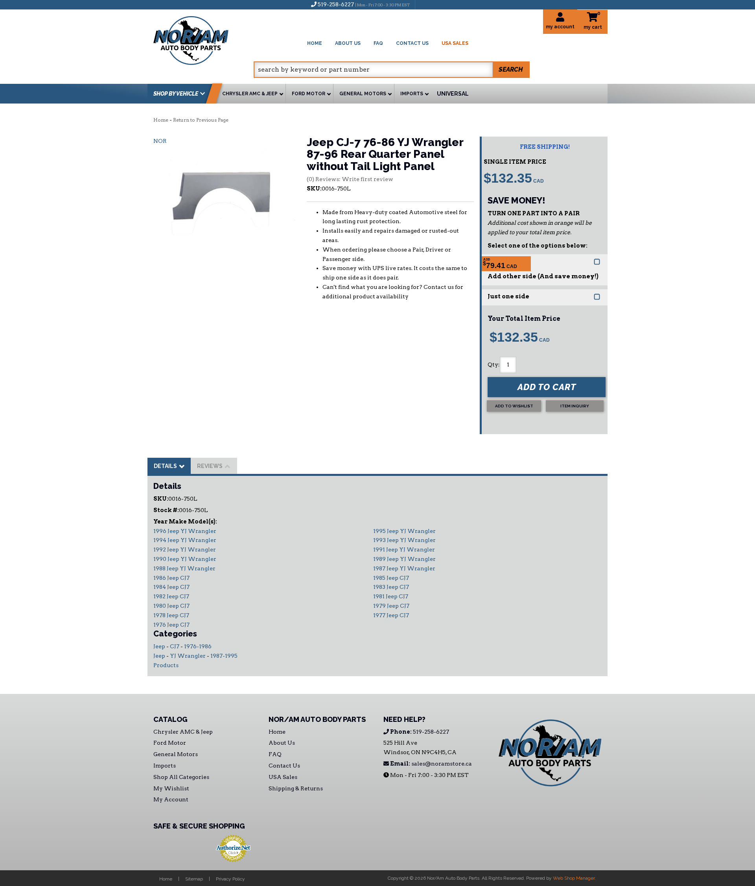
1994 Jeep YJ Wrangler (184, 540)
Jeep (159, 646)
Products (166, 665)
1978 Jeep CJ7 (171, 615)
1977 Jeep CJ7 (391, 615)
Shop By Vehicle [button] (175, 94)
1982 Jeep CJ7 (171, 596)
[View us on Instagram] (438, 4)
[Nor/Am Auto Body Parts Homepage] (203, 39)
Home (160, 120)
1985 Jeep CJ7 (391, 578)
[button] (392, 69)
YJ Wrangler (188, 656)
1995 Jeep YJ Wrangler (404, 531)
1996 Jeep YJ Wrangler (184, 531)
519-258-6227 (419, 732)
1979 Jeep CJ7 (391, 606)
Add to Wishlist (514, 406)
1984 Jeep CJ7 (171, 587)
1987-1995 (224, 656)
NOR (160, 141)
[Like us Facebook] (425, 4)
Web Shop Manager (574, 878)
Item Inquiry (574, 406)
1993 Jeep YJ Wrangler (404, 540)
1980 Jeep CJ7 (171, 606)
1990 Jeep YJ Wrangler (184, 559)
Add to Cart (546, 387)
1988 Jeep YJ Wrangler (184, 568)
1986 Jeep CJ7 (171, 578)
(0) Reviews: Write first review (350, 179)
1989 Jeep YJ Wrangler (404, 559)
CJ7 (174, 646)
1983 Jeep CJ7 (391, 587)
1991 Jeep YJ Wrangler (404, 549)
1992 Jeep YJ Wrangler (184, 549)
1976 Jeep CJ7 (171, 624)
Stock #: (166, 510)
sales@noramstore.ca (430, 763)
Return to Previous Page (200, 120)
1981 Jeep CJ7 (390, 596)
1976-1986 (198, 646)
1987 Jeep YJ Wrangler (404, 568)
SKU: (314, 188)
